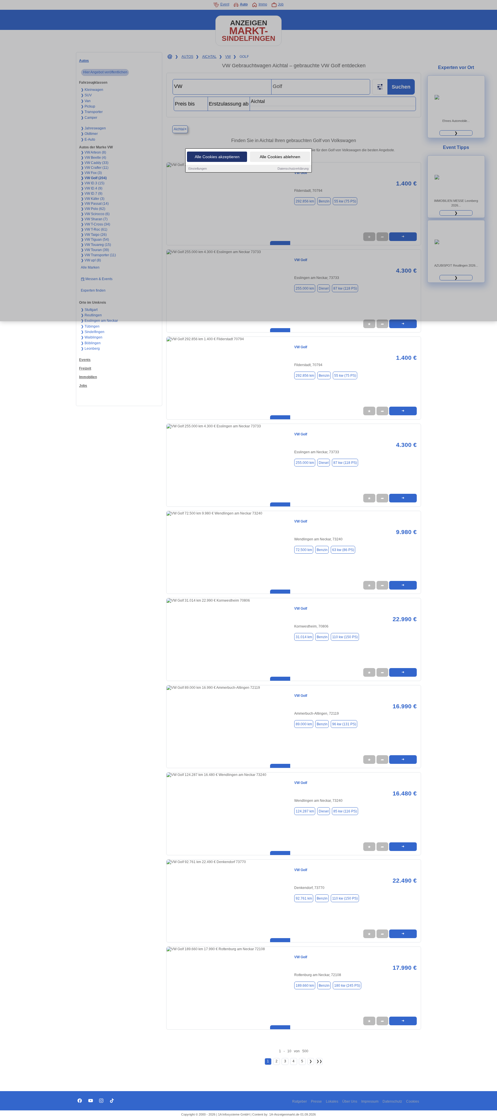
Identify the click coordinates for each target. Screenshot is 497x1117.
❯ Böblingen (91, 343)
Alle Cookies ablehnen (280, 156)
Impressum (370, 1101)
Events (85, 360)
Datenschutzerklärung (293, 168)
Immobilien (88, 377)
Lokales (332, 1101)
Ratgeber (299, 1101)
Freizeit (85, 368)
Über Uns (349, 1101)
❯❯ (319, 1061)
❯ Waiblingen (91, 337)
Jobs (83, 386)
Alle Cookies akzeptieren (217, 156)
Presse (316, 1101)
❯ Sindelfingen (92, 332)
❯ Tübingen (90, 326)
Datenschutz (392, 1101)
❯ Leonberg (90, 349)
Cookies (412, 1101)
